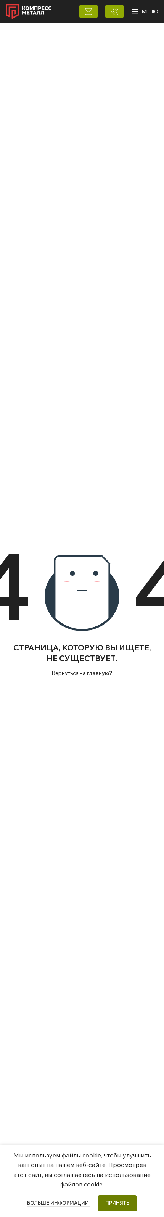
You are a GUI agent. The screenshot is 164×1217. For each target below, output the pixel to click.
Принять (117, 1203)
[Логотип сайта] (28, 11)
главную (98, 673)
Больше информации (58, 1203)
